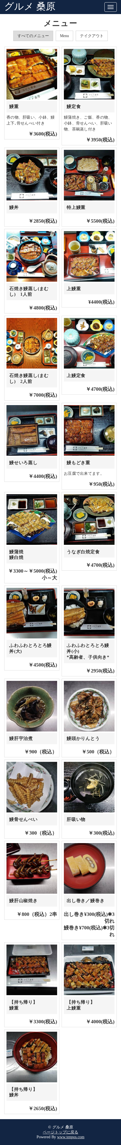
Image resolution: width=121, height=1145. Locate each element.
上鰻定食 (76, 375)
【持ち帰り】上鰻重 (81, 1005)
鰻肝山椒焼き (23, 900)
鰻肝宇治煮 (21, 738)
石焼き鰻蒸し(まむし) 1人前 (29, 291)
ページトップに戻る (60, 1132)
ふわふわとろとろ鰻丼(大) (30, 648)
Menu (64, 36)
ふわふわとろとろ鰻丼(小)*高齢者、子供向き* (88, 651)
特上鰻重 (76, 207)
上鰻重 (74, 288)
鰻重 (14, 106)
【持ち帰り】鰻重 (23, 1005)
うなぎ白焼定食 (85, 551)
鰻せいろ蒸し (23, 462)
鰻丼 (14, 207)
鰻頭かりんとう (83, 738)
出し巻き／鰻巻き (85, 900)
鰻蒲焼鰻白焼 (16, 554)
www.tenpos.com (70, 1137)
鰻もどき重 (78, 462)
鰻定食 (74, 106)
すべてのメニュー (33, 36)
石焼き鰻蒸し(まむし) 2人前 (29, 378)
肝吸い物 (76, 819)
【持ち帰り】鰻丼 (23, 1092)
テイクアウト (92, 36)
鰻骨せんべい (23, 819)
